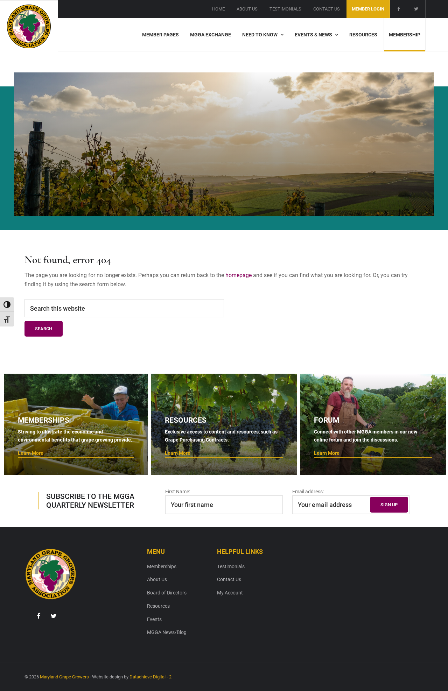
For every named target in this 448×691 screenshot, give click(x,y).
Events (154, 619)
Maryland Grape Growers (64, 677)
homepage (238, 274)
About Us (157, 579)
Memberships (161, 566)
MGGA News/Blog (167, 632)
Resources (158, 605)
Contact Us (229, 579)
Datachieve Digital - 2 (151, 677)
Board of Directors (167, 592)
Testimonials (231, 566)
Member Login (368, 9)
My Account (230, 592)
